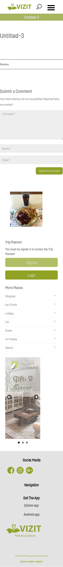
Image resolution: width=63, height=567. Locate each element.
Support (39, 561)
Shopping (10, 296)
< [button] (9, 397)
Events (8, 330)
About (23, 561)
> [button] (35, 397)
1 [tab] (19, 443)
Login (31, 275)
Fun (7, 322)
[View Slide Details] (22, 398)
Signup (31, 262)
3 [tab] (27, 443)
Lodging (9, 313)
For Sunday (11, 339)
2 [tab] (23, 443)
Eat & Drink (11, 305)
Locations (31, 561)
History (9, 347)
